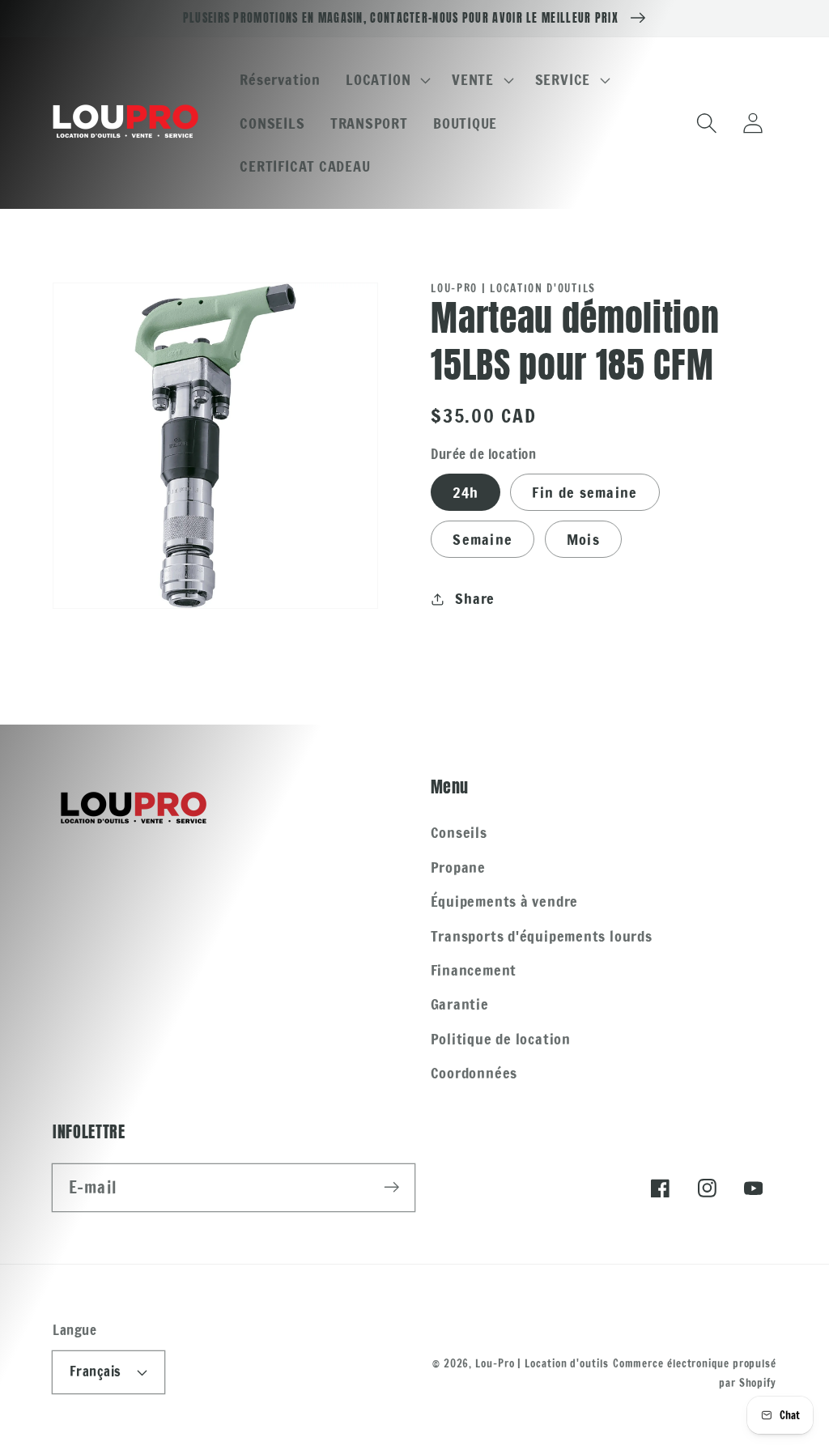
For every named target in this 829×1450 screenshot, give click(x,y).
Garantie (460, 1003)
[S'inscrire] (391, 1187)
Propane (458, 867)
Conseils (459, 832)
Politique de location (501, 1038)
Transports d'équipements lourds (542, 935)
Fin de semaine (584, 492)
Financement (474, 969)
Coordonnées (474, 1072)
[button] (387, 80)
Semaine (482, 539)
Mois (583, 539)
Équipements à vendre (505, 901)
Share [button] (475, 598)
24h (465, 492)
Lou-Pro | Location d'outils (542, 1363)
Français (95, 1371)
